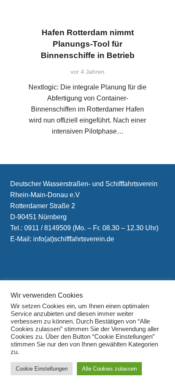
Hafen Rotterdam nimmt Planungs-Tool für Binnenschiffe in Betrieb (88, 44)
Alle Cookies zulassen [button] (109, 369)
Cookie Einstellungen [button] (42, 369)
